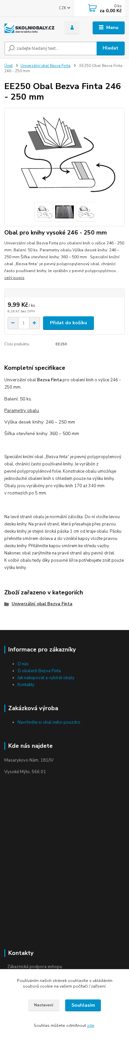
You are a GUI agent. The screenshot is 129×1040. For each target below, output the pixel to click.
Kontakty (26, 685)
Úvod (8, 65)
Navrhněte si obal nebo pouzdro (49, 722)
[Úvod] (29, 28)
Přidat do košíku (68, 323)
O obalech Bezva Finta (39, 671)
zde (90, 1025)
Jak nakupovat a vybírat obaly (46, 678)
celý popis (14, 277)
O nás (23, 664)
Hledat (110, 48)
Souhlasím (83, 1005)
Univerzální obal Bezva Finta (45, 65)
